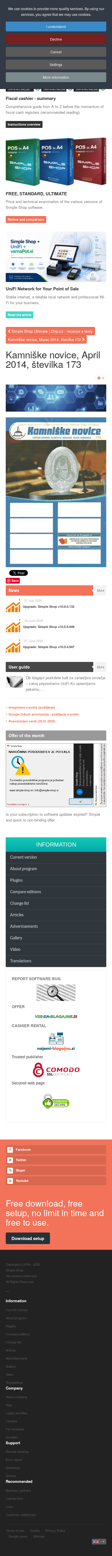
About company (17, 1396)
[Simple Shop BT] (56, 992)
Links (9, 1506)
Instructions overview (24, 124)
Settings (56, 64)
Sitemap (39, 1536)
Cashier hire (14, 1498)
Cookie (35, 1530)
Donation (12, 1437)
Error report (14, 1459)
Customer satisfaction (21, 1514)
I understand (56, 26)
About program (23, 869)
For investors (15, 1429)
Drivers (11, 1475)
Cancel (56, 51)
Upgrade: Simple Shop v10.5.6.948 (48, 626)
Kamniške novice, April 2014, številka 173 (53, 358)
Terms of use (15, 1530)
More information (56, 77)
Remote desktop (17, 1451)
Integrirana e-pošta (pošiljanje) (32, 707)
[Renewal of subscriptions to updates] (56, 775)
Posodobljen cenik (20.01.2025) (32, 721)
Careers (11, 1421)
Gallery (16, 938)
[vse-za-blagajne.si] (56, 1016)
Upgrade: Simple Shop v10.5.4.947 (48, 647)
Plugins (16, 881)
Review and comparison (26, 219)
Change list (19, 904)
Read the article (19, 315)
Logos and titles (17, 1413)
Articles (17, 915)
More (100, 590)
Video (15, 950)
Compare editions (25, 892)
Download (13, 1467)
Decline (56, 39)
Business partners (18, 1490)
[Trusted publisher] (56, 1069)
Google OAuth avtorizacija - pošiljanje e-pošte (44, 714)
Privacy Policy (55, 1530)
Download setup (27, 1238)
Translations (20, 961)
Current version (23, 857)
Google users (18, 1536)
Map (9, 1404)
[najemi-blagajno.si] (56, 1041)
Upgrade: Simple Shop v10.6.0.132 (48, 606)
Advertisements (24, 927)
